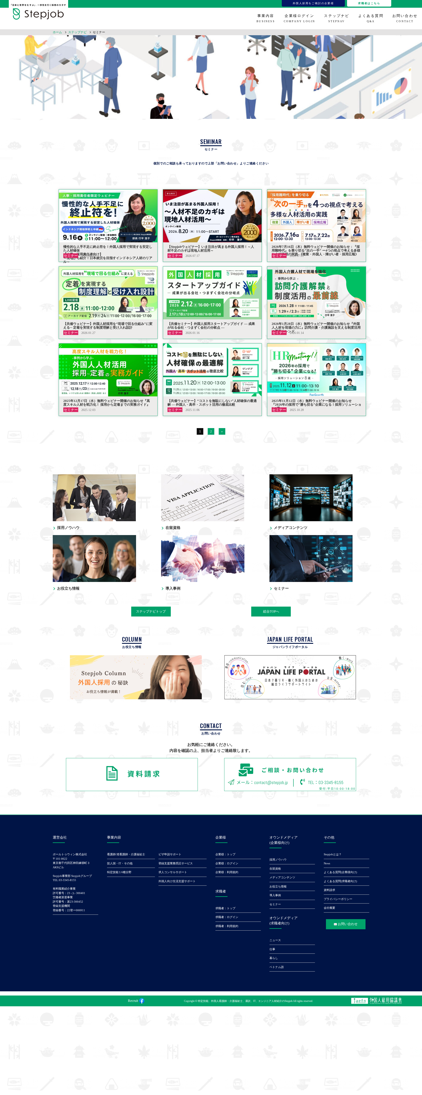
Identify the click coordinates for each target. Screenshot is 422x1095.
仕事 (272, 949)
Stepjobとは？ (333, 854)
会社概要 (329, 907)
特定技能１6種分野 (119, 872)
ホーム (57, 32)
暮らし (273, 958)
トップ (231, 854)
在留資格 (275, 868)
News (327, 863)
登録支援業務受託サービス (175, 863)
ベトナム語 (276, 967)
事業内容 (265, 18)
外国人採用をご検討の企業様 (313, 3)
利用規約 (232, 872)
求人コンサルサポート (172, 872)
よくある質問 (371, 18)
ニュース (275, 940)
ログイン (232, 863)
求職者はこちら (369, 3)
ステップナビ (336, 18)
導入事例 (275, 895)
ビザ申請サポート (169, 854)
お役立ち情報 (278, 886)
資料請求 (329, 890)
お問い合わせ (405, 18)
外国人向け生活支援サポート (177, 881)
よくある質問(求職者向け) (340, 881)
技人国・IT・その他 (120, 863)
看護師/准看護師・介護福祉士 (126, 854)
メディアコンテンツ (282, 877)
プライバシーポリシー (338, 899)
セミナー (275, 904)
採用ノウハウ (278, 859)
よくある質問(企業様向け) (340, 872)
